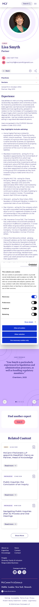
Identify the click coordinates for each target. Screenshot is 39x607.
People (4, 558)
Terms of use (24, 598)
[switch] (34, 302)
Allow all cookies (19, 328)
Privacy (32, 598)
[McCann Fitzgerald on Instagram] (24, 572)
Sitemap (7, 598)
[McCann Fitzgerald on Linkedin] (15, 572)
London (11, 587)
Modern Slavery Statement (12, 601)
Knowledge (5, 553)
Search (19, 422)
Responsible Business (9, 563)
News (16, 548)
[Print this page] (30, 71)
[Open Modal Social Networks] (36, 71)
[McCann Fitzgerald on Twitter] (19, 572)
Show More (19, 536)
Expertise (5, 550)
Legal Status (32, 601)
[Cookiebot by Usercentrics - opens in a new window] (28, 265)
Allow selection (19, 334)
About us (4, 548)
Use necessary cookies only (19, 340)
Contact (17, 553)
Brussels (27, 587)
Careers (17, 550)
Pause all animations (10, 591)
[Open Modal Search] (27, 4)
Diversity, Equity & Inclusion (11, 560)
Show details (29, 322)
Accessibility (15, 598)
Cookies (24, 601)
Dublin (4, 587)
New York (19, 587)
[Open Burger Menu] (35, 3)
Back (8, 71)
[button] (5, 402)
